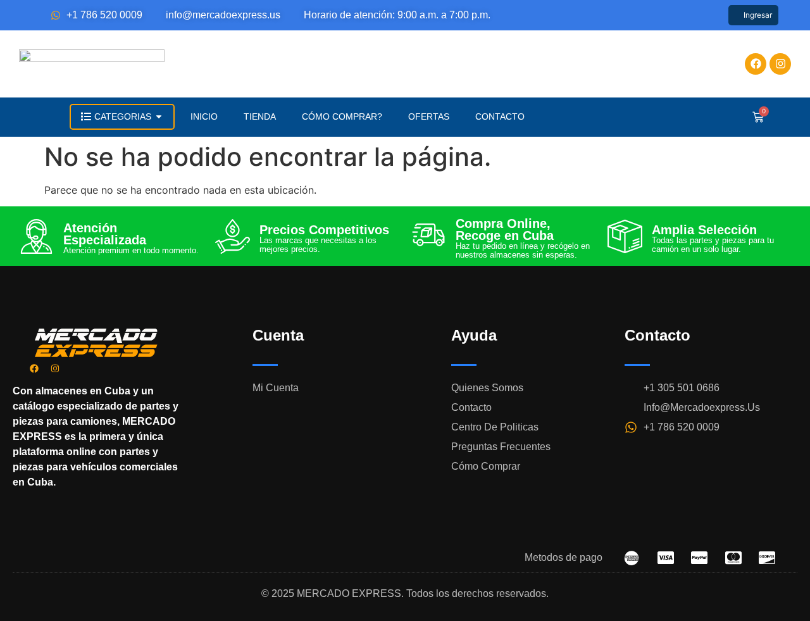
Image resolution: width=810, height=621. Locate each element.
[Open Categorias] (158, 116)
